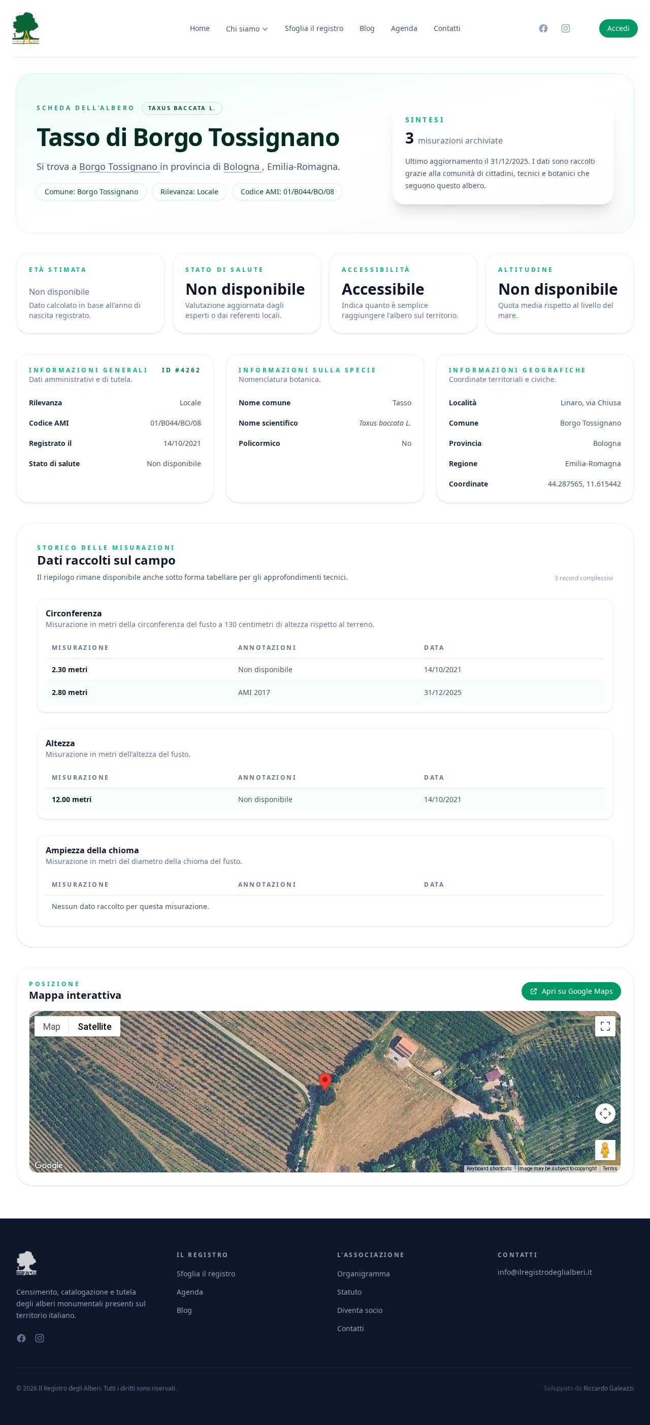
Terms (610, 1168)
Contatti (447, 28)
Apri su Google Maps (577, 991)
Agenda (404, 28)
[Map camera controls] (605, 1113)
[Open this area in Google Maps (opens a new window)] (49, 1165)
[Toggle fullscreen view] (605, 1026)
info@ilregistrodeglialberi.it (545, 1272)
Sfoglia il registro (314, 28)
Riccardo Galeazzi (608, 1388)
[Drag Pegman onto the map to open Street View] (605, 1150)
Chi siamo (242, 28)
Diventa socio (359, 1310)
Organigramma (363, 1273)
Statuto (349, 1292)
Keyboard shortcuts (489, 1168)
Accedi (618, 28)
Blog (367, 28)
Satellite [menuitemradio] (95, 1026)
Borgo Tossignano (119, 166)
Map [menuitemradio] (51, 1026)
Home (200, 28)
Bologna (242, 166)
